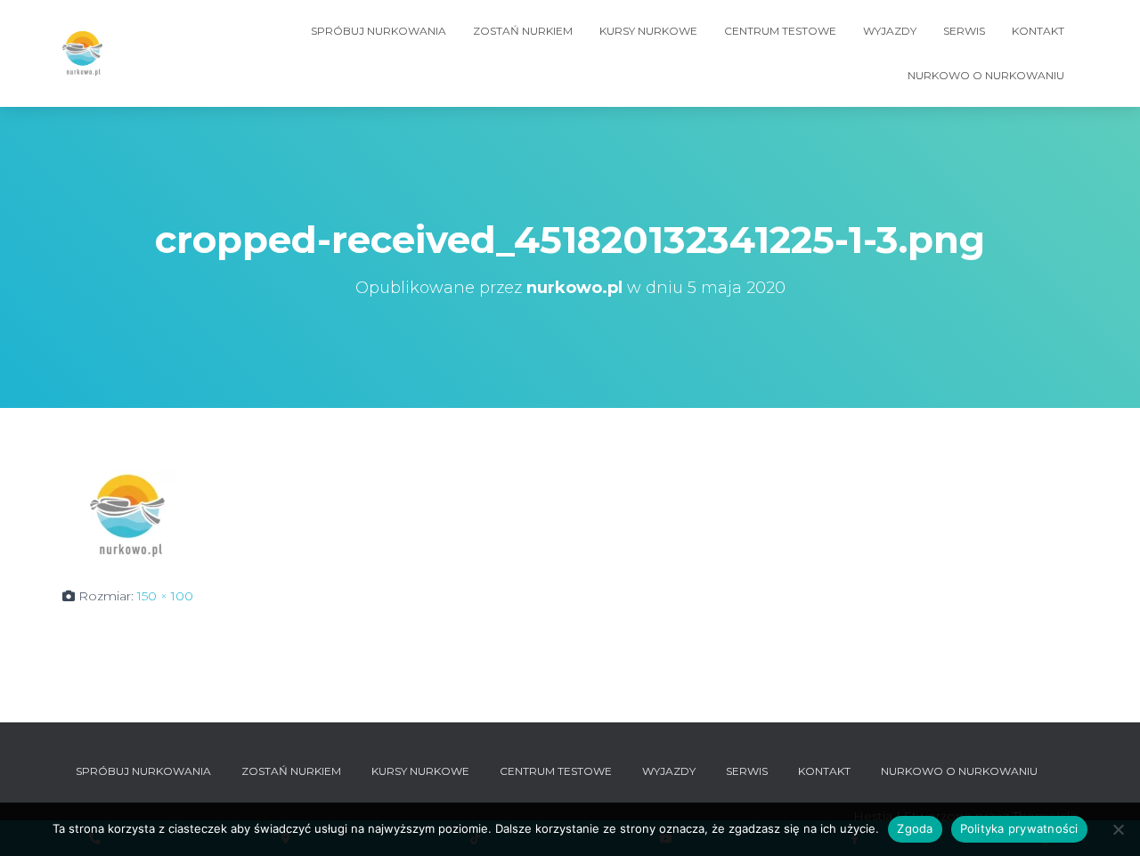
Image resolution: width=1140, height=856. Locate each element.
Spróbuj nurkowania (378, 30)
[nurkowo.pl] (82, 53)
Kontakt (1038, 30)
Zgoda (914, 828)
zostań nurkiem (523, 30)
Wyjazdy (889, 30)
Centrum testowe (780, 30)
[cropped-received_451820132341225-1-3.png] (129, 514)
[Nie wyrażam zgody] (1118, 829)
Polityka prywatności (1019, 828)
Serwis (964, 30)
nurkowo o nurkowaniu (986, 75)
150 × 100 (165, 596)
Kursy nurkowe (648, 30)
